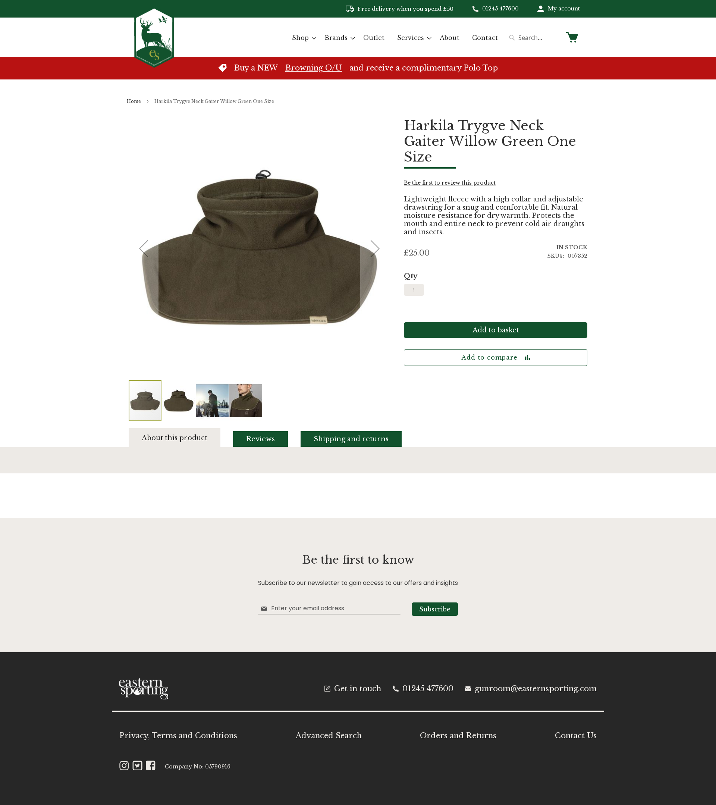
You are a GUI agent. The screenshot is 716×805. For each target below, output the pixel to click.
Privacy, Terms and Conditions (178, 735)
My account (564, 8)
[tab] (181, 437)
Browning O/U (313, 67)
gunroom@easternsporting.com (536, 688)
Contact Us (576, 735)
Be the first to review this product (450, 182)
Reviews (260, 439)
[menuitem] (302, 38)
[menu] (395, 38)
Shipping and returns (351, 439)
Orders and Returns (458, 735)
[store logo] (154, 36)
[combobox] (533, 38)
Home (134, 101)
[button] (179, 400)
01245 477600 (500, 8)
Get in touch (357, 688)
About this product (174, 438)
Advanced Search (329, 735)
